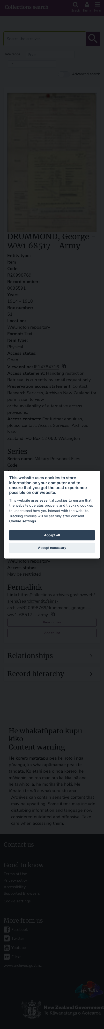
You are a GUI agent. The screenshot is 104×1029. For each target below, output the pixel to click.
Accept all (52, 535)
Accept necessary (52, 548)
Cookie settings (22, 521)
